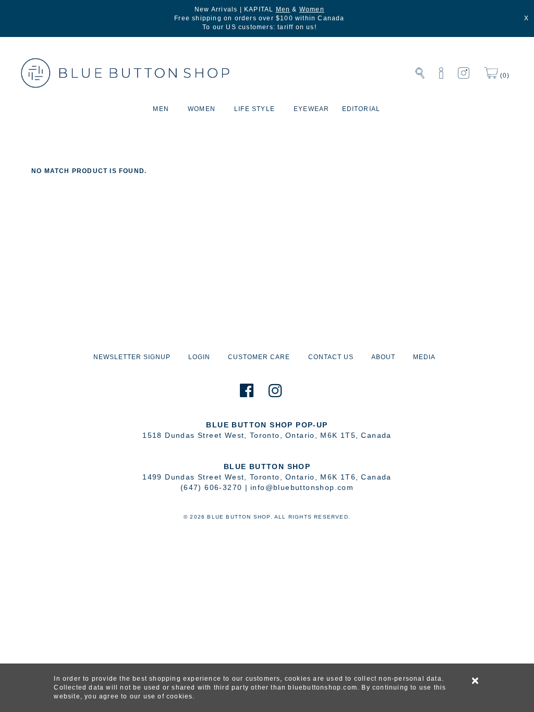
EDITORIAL (361, 109)
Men (283, 9)
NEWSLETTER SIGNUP (132, 357)
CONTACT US (331, 357)
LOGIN (199, 357)
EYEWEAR (311, 109)
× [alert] (475, 680)
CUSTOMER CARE (259, 357)
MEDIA (424, 357)
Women (311, 9)
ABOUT (383, 357)
